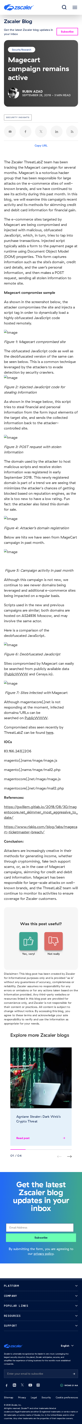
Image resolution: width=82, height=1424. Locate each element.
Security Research (21, 49)
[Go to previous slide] (69, 1156)
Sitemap (8, 1397)
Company (10, 1296)
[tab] (64, 7)
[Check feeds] (72, 131)
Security (46, 1397)
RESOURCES (12, 1316)
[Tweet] (41, 131)
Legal (34, 1397)
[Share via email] (10, 131)
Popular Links (16, 1305)
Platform (11, 1286)
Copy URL (41, 145)
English (65, 1345)
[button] (28, 944)
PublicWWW (16, 674)
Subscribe (41, 1237)
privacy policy (43, 1254)
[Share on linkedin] (56, 131)
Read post (23, 1138)
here (49, 732)
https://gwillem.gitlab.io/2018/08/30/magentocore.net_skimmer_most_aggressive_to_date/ (41, 812)
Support (10, 1325)
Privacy (22, 1397)
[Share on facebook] (25, 131)
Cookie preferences (67, 1397)
